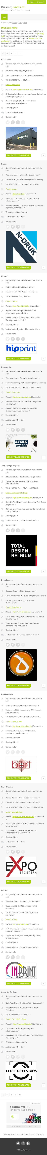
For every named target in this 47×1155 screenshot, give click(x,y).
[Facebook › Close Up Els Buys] (13, 1057)
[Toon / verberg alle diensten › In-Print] (26, 937)
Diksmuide (24, 175)
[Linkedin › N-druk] (18, 227)
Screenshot (38, 89)
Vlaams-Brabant (11, 798)
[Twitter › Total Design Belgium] (8, 530)
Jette (22, 591)
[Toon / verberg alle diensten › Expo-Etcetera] (26, 831)
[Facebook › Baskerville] (13, 122)
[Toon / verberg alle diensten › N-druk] (26, 206)
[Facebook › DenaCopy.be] (13, 645)
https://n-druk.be (18, 194)
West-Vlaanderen (12, 175)
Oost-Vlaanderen (12, 705)
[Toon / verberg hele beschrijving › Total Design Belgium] (26, 503)
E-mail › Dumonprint (13, 392)
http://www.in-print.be (20, 924)
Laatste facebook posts (15, 112)
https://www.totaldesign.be (22, 498)
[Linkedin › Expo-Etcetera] (18, 852)
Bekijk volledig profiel (18, 155)
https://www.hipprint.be (21, 306)
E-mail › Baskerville (13, 85)
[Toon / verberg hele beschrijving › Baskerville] (26, 95)
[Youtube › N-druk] (23, 227)
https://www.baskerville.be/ (22, 89)
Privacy (28, 1150)
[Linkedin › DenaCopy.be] (18, 645)
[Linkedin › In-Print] (18, 957)
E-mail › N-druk (11, 189)
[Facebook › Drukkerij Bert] (13, 752)
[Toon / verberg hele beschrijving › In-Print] (26, 930)
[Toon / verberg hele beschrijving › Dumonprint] (26, 402)
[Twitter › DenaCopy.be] (8, 645)
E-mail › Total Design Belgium (16, 493)
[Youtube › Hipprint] (23, 339)
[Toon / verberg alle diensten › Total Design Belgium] (26, 510)
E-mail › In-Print (11, 920)
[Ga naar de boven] (43, 155)
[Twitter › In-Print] (8, 957)
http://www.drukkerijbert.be (22, 726)
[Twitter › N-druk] (8, 227)
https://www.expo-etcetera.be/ (23, 817)
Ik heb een (36, 2)
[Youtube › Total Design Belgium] (23, 530)
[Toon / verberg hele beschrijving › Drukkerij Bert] (26, 732)
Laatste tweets (12, 520)
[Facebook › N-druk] (13, 227)
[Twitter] (18, 1143)
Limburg (8, 287)
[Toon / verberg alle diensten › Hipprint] (26, 318)
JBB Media (21, 1150)
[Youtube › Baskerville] (23, 122)
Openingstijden (12, 108)
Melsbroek (23, 798)
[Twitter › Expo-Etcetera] (8, 852)
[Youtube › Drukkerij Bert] (23, 752)
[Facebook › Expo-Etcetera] (13, 852)
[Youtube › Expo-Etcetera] (23, 852)
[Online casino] (24, 1103)
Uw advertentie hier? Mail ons (23, 1126)
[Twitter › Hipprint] (8, 339)
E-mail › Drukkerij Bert (14, 721)
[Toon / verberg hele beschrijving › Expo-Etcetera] (26, 824)
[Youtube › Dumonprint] (23, 430)
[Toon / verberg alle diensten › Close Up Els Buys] (26, 1036)
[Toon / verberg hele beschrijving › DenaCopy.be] (26, 617)
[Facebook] (23, 1143)
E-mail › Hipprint (11, 301)
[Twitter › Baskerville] (8, 122)
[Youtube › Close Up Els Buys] (23, 1057)
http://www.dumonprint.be (22, 397)
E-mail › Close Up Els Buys (16, 1019)
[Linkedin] (28, 1143)
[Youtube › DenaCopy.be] (23, 645)
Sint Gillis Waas (25, 1003)
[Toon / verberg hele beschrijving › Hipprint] (26, 311)
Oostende (23, 378)
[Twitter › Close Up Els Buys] (8, 1057)
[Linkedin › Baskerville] (18, 122)
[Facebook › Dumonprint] (13, 430)
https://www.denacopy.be (22, 612)
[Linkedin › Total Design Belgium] (18, 530)
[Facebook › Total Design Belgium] (13, 530)
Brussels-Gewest (12, 477)
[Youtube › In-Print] (23, 957)
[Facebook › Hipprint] (13, 339)
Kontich (18, 71)
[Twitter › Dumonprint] (8, 430)
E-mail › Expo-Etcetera (14, 812)
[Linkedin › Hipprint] (18, 339)
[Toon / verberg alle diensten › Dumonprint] (26, 409)
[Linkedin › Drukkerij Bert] (18, 752)
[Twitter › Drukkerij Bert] (8, 752)
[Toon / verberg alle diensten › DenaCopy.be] (26, 624)
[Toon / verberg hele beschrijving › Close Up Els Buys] (26, 1029)
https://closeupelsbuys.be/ (22, 1024)
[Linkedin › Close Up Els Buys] (18, 1057)
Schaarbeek (24, 477)
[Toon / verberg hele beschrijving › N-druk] (26, 199)
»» (20, 54)
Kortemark (23, 901)
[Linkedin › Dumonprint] (18, 430)
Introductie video (33, 329)
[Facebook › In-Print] (13, 957)
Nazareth (23, 705)
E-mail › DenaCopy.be (13, 607)
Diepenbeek (17, 287)
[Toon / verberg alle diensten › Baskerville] (26, 102)
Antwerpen (9, 71)
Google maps (28, 71)
